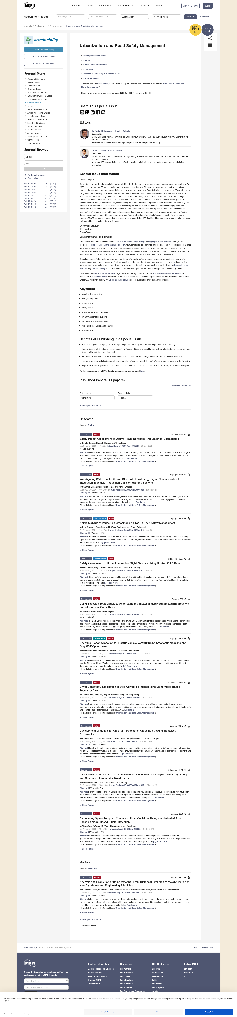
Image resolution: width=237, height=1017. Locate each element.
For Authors (125, 968)
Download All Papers (181, 385)
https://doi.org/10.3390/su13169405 (126, 530)
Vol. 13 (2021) (30, 198)
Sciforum (156, 968)
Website (126, 130)
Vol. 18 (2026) (30, 183)
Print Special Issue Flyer (94, 55)
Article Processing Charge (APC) (168, 273)
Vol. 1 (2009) (50, 206)
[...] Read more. (131, 458)
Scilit (154, 979)
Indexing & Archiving (36, 116)
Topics (89, 5)
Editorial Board (33, 85)
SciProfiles (157, 983)
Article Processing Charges (101, 968)
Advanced (204, 16)
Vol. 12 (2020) (30, 201)
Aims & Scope (33, 82)
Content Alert (207, 947)
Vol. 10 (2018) (30, 206)
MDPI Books (157, 972)
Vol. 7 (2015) (50, 189)
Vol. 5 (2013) (50, 195)
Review (91, 425)
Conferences (33, 139)
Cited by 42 (85, 656)
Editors (86, 60)
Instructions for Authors (37, 99)
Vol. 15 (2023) (30, 192)
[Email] (82, 113)
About (159, 5)
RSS (195, 947)
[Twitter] (87, 113)
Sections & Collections (37, 109)
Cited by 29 (85, 744)
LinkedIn (188, 968)
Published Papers (91, 78)
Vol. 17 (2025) (30, 186)
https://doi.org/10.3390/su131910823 (127, 489)
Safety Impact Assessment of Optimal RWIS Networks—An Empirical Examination (129, 438)
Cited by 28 (85, 573)
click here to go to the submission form (107, 244)
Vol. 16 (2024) (30, 189)
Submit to (44, 49)
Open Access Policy (97, 976)
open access (101, 276)
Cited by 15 (85, 895)
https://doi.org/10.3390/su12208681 (126, 829)
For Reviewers (126, 972)
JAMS (155, 991)
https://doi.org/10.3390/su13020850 (123, 892)
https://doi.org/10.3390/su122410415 (127, 785)
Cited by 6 (84, 831)
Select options (32, 980)
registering (139, 241)
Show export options (91, 405)
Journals (75, 5)
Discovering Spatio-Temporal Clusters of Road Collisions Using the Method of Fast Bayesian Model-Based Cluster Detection (130, 820)
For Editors (125, 976)
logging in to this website (159, 241)
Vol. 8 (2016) (50, 186)
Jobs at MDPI (94, 983)
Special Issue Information (95, 64)
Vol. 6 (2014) (50, 192)
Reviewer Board (34, 89)
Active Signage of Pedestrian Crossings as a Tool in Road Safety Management (127, 523)
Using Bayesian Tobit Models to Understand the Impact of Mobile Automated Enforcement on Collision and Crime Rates (134, 605)
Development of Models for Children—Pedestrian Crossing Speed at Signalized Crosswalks (128, 732)
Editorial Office (33, 143)
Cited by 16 (85, 492)
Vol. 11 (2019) (30, 204)
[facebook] (98, 113)
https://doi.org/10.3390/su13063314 (125, 653)
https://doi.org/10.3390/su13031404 (125, 697)
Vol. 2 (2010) (50, 204)
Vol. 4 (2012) (50, 198)
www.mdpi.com (124, 241)
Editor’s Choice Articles (37, 119)
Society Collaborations (37, 136)
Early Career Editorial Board (39, 95)
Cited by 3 (84, 788)
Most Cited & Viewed (36, 122)
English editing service (119, 279)
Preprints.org (158, 976)
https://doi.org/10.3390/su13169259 (126, 570)
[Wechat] (103, 113)
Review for (44, 56)
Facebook (188, 972)
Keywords (88, 69)
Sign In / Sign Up (190, 5)
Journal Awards (34, 133)
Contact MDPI (94, 979)
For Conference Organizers (132, 991)
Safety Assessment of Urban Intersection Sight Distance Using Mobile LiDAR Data (130, 563)
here (142, 370)
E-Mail (117, 130)
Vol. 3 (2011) (50, 201)
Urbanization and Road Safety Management (84, 26)
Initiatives (144, 5)
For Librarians (126, 979)
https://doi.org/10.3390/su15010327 (123, 445)
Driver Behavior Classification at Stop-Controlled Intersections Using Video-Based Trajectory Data (130, 688)
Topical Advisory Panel (37, 92)
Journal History (34, 129)
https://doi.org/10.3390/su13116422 (126, 614)
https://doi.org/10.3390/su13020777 (123, 741)
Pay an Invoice (95, 972)
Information (105, 5)
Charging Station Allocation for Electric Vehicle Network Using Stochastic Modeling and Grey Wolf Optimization (133, 645)
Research (92, 868)
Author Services (125, 5)
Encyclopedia (158, 987)
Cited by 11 (85, 532)
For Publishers (126, 983)
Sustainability (41, 26)
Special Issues (56, 26)
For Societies (126, 987)
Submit (208, 5)
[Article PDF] (188, 434)
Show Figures (87, 465)
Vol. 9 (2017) (50, 183)
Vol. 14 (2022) (30, 195)
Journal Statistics (34, 126)
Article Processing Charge (38, 112)
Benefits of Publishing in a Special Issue (101, 73)
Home (36, 78)
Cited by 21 (85, 700)
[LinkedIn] (93, 113)
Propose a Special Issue (43, 63)
